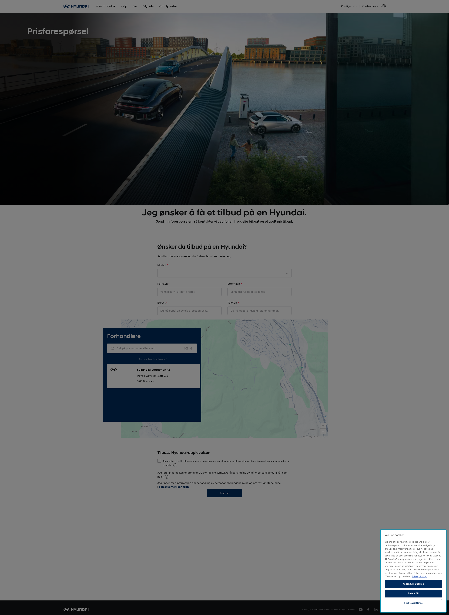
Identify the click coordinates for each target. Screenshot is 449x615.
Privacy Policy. (419, 576)
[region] (413, 571)
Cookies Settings (413, 603)
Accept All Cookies (413, 584)
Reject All (413, 593)
